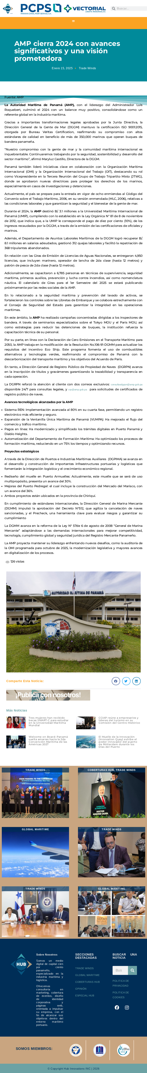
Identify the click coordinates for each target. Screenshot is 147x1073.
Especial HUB (84, 995)
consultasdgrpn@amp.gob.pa (127, 384)
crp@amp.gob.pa (77, 389)
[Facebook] (117, 1007)
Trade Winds (87, 68)
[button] (74, 21)
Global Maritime (87, 975)
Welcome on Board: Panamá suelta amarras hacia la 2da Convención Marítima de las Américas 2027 (48, 740)
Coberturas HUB (87, 981)
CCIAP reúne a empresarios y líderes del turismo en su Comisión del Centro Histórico (119, 720)
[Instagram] (127, 1007)
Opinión (81, 988)
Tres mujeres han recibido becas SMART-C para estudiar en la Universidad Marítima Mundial (49, 721)
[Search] (132, 970)
